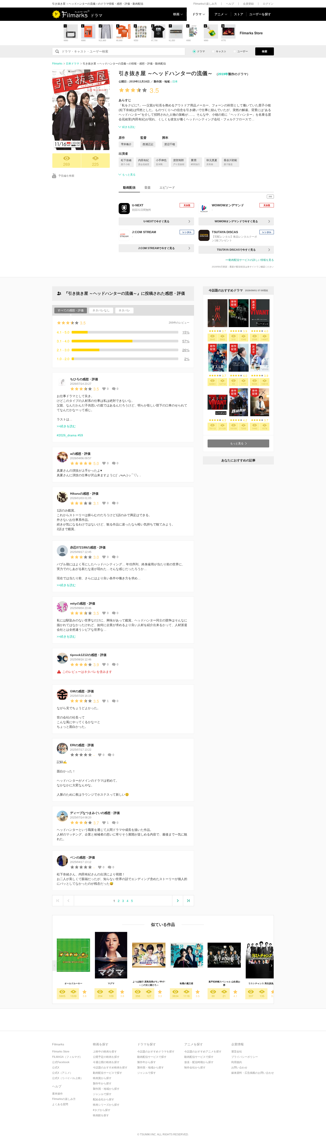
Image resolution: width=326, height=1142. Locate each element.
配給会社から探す (103, 1099)
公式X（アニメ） (62, 1072)
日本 (175, 81)
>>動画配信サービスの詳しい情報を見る (250, 260)
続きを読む (129, 127)
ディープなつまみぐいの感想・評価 (95, 813)
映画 (176, 14)
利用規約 (236, 1062)
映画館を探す (101, 1115)
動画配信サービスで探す (107, 1072)
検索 (264, 51)
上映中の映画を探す (105, 1051)
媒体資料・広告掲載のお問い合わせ (252, 1072)
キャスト (221, 51)
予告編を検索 (66, 175)
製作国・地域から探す (106, 1088)
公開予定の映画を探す (106, 1056)
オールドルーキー (73, 983)
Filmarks (57, 63)
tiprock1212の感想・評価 (88, 655)
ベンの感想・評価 (82, 857)
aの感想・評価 (80, 453)
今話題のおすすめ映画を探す (110, 1067)
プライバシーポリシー (244, 1056)
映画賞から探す (102, 1078)
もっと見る (129, 174)
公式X (55, 1067)
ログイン (268, 3)
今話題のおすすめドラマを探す (156, 1051)
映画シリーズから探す (106, 1104)
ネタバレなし (101, 310)
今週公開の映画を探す (106, 1062)
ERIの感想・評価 (82, 745)
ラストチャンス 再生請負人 (262, 983)
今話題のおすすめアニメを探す (203, 1051)
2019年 (223, 74)
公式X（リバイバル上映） (67, 1078)
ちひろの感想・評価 (84, 379)
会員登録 (248, 3)
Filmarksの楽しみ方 (205, 3)
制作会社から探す (195, 1067)
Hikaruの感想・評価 (84, 493)
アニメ (219, 14)
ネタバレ (124, 310)
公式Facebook (60, 1062)
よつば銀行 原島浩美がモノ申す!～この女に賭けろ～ (149, 983)
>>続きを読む (66, 426)
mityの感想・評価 (82, 603)
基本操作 (57, 1093)
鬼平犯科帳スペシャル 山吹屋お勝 (224, 983)
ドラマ (197, 14)
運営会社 (236, 1051)
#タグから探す (101, 1110)
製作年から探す (102, 1083)
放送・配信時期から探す (199, 1062)
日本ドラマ (72, 63)
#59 (80, 435)
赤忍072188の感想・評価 (88, 547)
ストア (238, 14)
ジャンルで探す (102, 1094)
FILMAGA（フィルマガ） (67, 1056)
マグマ (111, 983)
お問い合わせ (239, 1067)
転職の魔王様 (186, 983)
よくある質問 (60, 1104)
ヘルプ (230, 3)
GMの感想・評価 (82, 691)
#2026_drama (67, 435)
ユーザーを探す (260, 14)
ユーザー (242, 51)
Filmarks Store (60, 1051)
